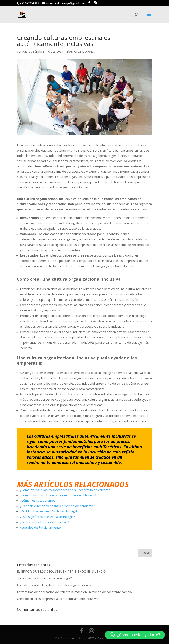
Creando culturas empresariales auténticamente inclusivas (58, 598)
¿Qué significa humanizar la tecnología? (47, 516)
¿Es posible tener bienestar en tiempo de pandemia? (57, 506)
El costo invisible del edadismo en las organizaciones (54, 585)
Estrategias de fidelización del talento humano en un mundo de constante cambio (74, 592)
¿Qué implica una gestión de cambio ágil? (48, 511)
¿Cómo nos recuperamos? (38, 500)
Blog (69, 51)
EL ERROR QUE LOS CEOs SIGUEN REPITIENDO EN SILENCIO (61, 571)
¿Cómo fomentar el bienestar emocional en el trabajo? (58, 495)
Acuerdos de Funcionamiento (40, 527)
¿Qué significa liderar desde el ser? (45, 522)
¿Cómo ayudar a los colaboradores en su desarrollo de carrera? (65, 490)
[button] (135, 635)
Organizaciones (84, 51)
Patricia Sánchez (33, 51)
